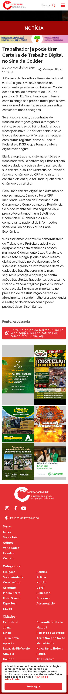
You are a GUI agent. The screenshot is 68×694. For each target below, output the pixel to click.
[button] (48, 5)
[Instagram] (7, 508)
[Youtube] (23, 508)
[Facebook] (15, 508)
